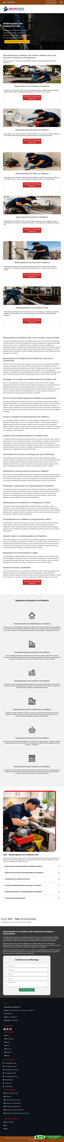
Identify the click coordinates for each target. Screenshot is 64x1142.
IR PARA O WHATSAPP (27, 990)
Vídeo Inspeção (8, 1086)
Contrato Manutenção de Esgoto (12, 1099)
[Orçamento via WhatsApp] (48, 1137)
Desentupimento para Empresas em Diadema (32, 652)
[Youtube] (11, 1029)
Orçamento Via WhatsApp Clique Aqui (32, 582)
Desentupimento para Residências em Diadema (32, 624)
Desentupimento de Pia (10, 1073)
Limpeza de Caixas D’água (11, 1093)
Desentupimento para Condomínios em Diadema (32, 709)
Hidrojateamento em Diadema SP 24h (32, 307)
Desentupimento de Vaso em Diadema (32, 130)
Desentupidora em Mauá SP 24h (12, 1106)
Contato (8, 1055)
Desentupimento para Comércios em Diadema (32, 766)
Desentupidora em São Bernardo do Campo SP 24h (17, 1113)
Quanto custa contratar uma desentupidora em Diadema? (32, 873)
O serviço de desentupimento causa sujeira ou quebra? (32, 885)
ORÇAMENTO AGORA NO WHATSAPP (17, 42)
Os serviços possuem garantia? (32, 898)
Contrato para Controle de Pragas (13, 1103)
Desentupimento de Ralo (11, 1063)
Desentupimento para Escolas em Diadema (32, 738)
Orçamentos (9, 1052)
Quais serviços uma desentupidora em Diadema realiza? (32, 866)
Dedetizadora (8, 1096)
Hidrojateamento (9, 1079)
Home (7, 1035)
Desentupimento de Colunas (11, 1069)
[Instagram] (8, 1029)
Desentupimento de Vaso (11, 1066)
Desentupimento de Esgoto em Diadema (32, 86)
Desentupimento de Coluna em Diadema (32, 262)
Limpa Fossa (8, 1083)
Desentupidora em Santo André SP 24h (14, 1110)
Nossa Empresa (9, 1038)
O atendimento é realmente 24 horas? (32, 879)
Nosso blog (8, 1049)
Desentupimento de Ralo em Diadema (32, 173)
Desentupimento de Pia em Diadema (32, 217)
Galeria (7, 1045)
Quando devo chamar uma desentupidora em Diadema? (32, 892)
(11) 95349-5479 (10, 2)
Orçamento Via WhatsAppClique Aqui (32, 98)
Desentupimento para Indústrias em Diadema (32, 681)
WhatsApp (51, 2)
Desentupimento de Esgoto (11, 1076)
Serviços (8, 1042)
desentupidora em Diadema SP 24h (25, 474)
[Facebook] (5, 1029)
